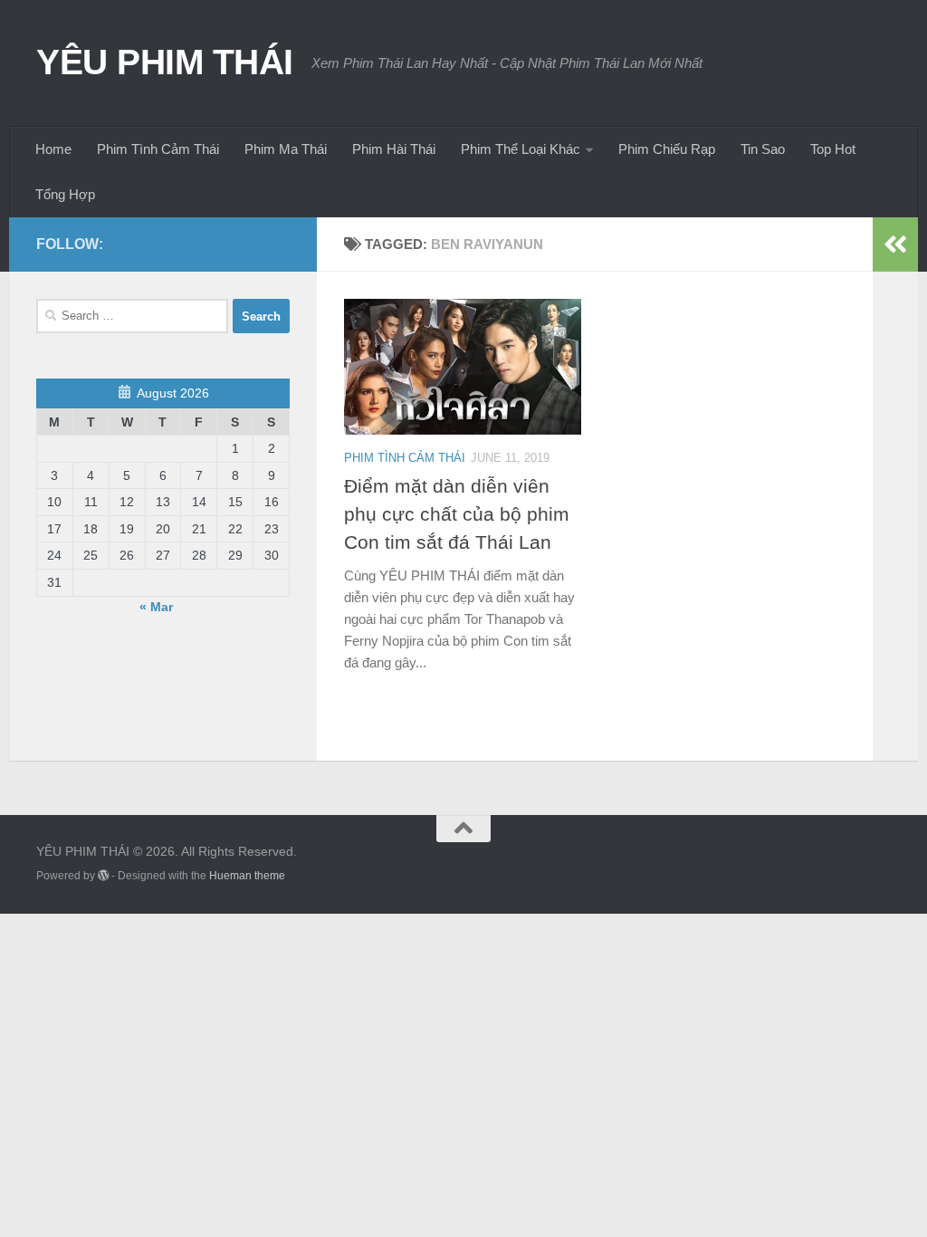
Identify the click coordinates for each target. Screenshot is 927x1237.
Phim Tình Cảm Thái (158, 149)
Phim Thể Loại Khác (520, 149)
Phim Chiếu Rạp (666, 149)
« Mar (156, 606)
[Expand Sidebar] (895, 244)
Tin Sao (763, 149)
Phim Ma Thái (285, 149)
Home (53, 149)
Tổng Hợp (65, 194)
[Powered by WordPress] (103, 875)
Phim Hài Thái (393, 149)
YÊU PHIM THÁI (164, 62)
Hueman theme (247, 875)
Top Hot (832, 149)
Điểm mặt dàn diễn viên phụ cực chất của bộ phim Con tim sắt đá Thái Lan (456, 513)
